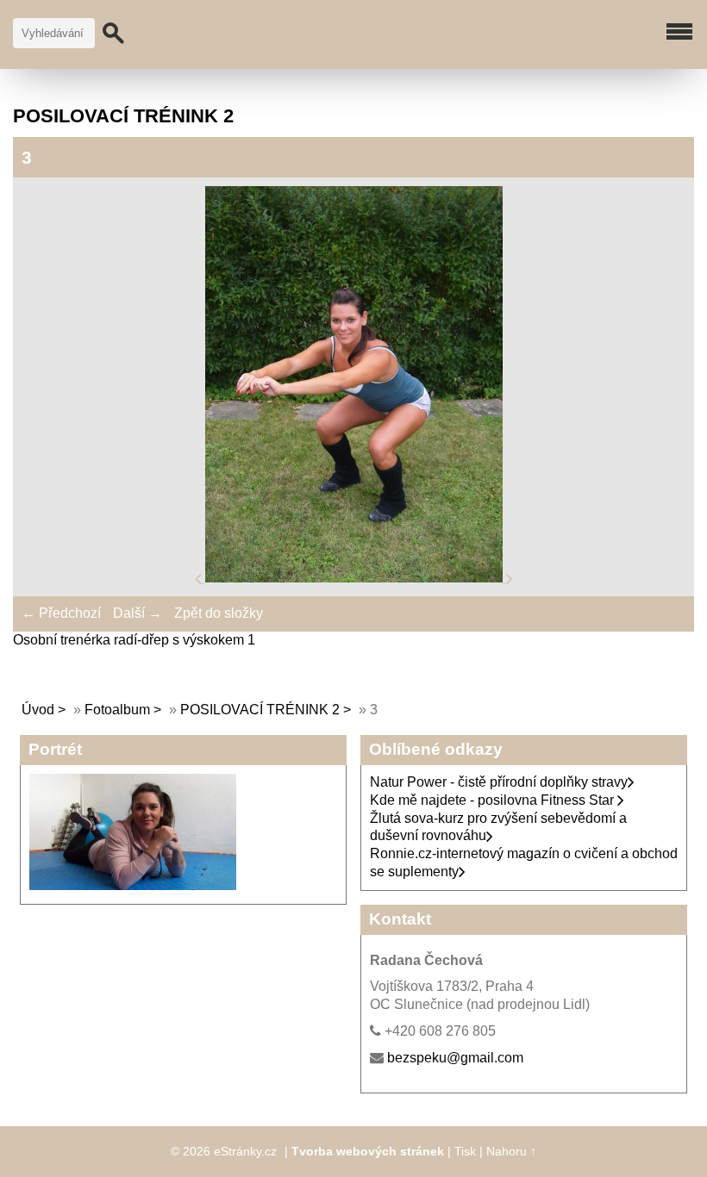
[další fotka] (509, 577)
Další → (137, 613)
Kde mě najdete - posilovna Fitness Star (493, 800)
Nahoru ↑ (511, 1151)
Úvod (38, 709)
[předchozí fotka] (200, 577)
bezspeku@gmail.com (455, 1057)
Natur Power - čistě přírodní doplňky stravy (499, 782)
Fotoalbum (117, 709)
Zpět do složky (218, 613)
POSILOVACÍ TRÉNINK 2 (260, 709)
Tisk (465, 1151)
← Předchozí (61, 613)
